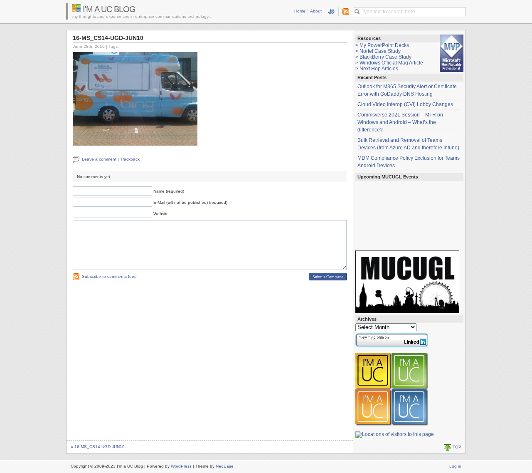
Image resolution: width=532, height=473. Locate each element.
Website (161, 213)
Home (299, 11)
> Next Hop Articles (376, 69)
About (316, 11)
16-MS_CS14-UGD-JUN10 (99, 446)
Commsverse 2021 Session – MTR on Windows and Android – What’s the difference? (400, 122)
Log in (455, 466)
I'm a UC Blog (109, 9)
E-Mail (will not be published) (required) (190, 202)
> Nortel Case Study (378, 51)
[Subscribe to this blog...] (344, 11)
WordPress (181, 466)
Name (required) (168, 191)
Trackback (130, 159)
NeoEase (225, 466)
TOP (457, 447)
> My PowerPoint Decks (382, 45)
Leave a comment (99, 159)
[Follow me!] (331, 11)
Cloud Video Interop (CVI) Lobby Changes (405, 104)
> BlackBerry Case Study (383, 57)
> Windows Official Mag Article (389, 63)
